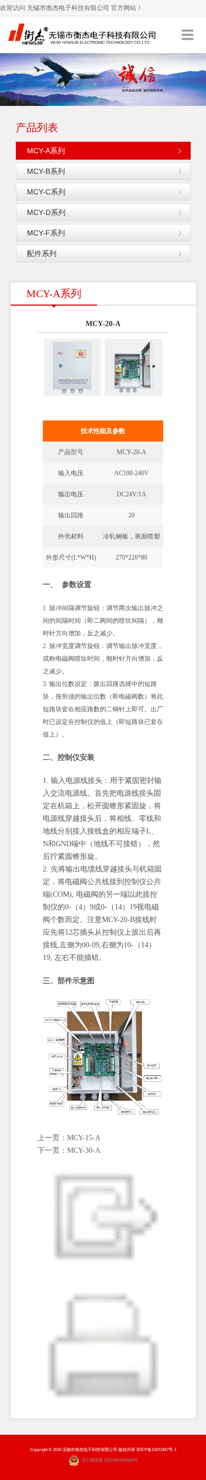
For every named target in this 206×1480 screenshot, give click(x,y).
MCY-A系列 (46, 150)
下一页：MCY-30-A (69, 1150)
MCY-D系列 (46, 212)
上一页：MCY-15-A (69, 1138)
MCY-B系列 (46, 171)
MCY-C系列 (46, 192)
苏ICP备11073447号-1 (156, 1449)
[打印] (103, 1348)
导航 (187, 34)
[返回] (103, 1216)
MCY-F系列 (46, 233)
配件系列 (42, 253)
